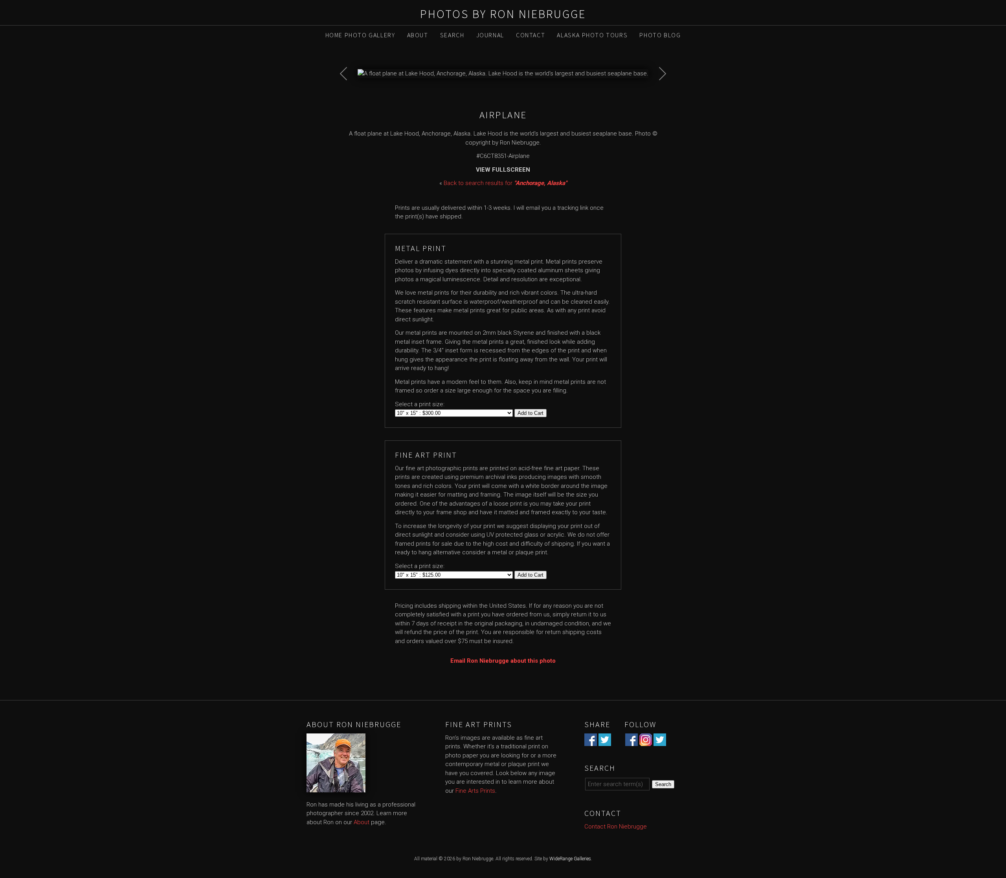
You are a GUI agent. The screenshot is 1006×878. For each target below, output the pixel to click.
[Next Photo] (658, 93)
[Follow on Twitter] (660, 741)
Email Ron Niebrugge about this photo (503, 660)
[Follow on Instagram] (645, 741)
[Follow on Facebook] (631, 741)
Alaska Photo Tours (592, 35)
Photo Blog (660, 35)
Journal (490, 35)
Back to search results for (505, 183)
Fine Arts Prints (475, 790)
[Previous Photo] (348, 93)
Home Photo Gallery (360, 35)
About (417, 35)
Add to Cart (530, 413)
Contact (530, 35)
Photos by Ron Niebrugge (503, 13)
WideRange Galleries (570, 859)
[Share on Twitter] (604, 741)
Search (452, 35)
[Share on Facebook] (590, 741)
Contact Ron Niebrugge (615, 826)
